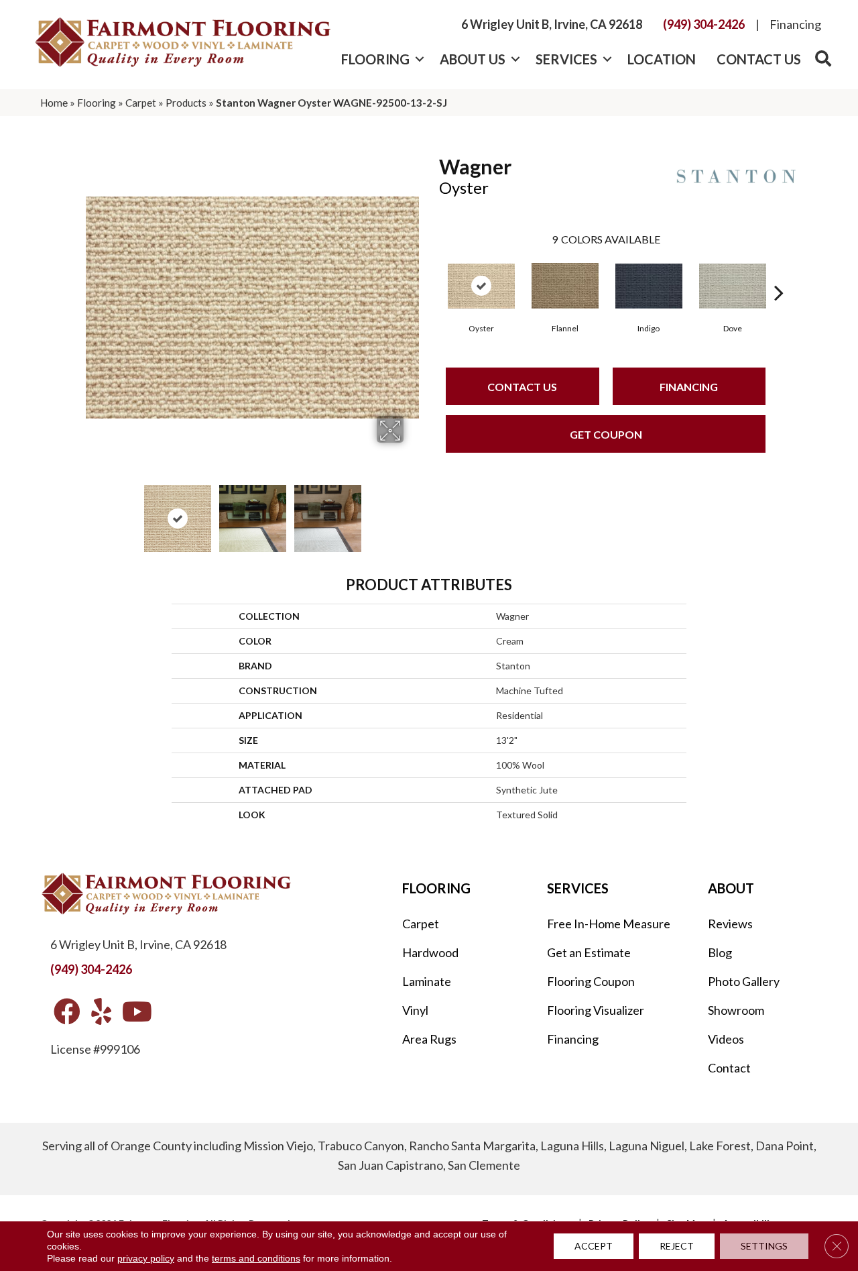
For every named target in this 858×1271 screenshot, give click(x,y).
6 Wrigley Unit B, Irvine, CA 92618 (551, 24)
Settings (764, 1246)
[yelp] (101, 1012)
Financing (795, 24)
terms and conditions (256, 1258)
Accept (593, 1246)
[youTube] (137, 1012)
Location (661, 59)
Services (566, 59)
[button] (419, 59)
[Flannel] (565, 286)
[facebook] (67, 1012)
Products (186, 103)
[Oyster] (481, 286)
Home (54, 103)
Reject (677, 1246)
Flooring (375, 59)
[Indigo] (649, 286)
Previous (92, 511)
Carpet (140, 103)
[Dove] (733, 286)
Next (412, 511)
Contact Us (759, 59)
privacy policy (145, 1258)
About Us (472, 59)
